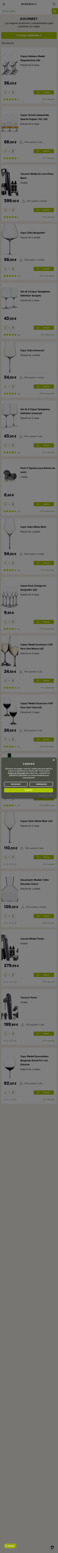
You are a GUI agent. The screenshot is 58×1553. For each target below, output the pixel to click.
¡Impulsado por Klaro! (46, 795)
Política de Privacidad (16, 773)
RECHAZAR (15, 784)
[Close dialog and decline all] (53, 760)
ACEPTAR (28, 790)
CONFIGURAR (41, 784)
